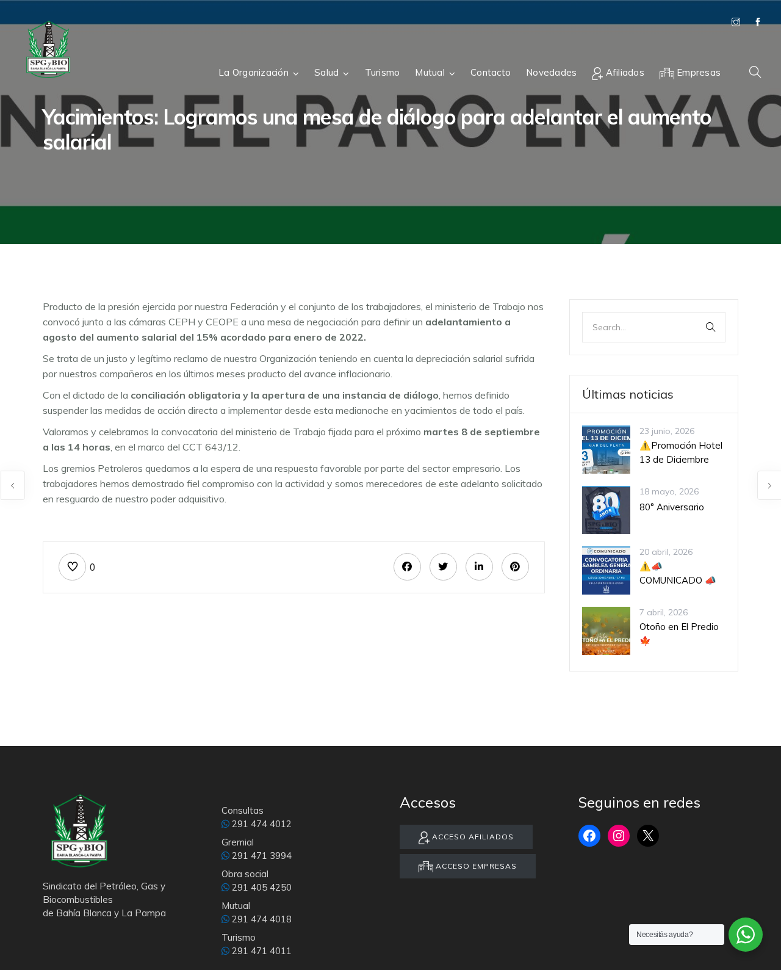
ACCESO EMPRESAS (475, 865)
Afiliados (623, 72)
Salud (326, 72)
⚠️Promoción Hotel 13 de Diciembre (680, 452)
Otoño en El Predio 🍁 (679, 633)
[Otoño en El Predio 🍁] (606, 630)
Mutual (430, 72)
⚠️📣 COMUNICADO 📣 (677, 573)
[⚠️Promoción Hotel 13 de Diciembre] (606, 449)
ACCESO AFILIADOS (472, 836)
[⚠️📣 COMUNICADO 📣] (606, 569)
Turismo (382, 72)
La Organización (253, 72)
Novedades (551, 72)
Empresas (697, 72)
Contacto (490, 72)
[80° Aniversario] (606, 509)
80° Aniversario (671, 507)
